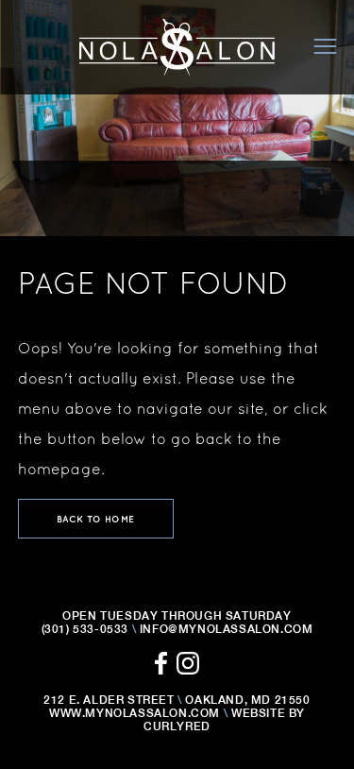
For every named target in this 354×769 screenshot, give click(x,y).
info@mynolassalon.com (226, 629)
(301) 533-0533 (85, 629)
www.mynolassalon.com (134, 713)
